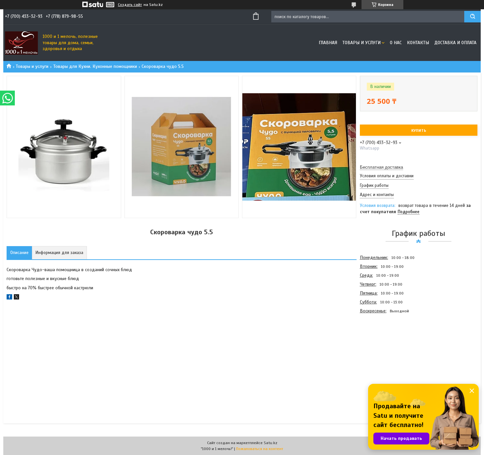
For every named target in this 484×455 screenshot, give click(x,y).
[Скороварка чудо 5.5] (383, 350)
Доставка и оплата (455, 42)
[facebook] (9, 298)
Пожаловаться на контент (259, 448)
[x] (16, 298)
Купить (418, 130)
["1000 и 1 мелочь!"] (21, 42)
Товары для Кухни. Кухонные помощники (95, 66)
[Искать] (472, 16)
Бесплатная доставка (381, 167)
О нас (396, 42)
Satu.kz (270, 443)
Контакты (418, 42)
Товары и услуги (361, 42)
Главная (328, 42)
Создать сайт (130, 4)
